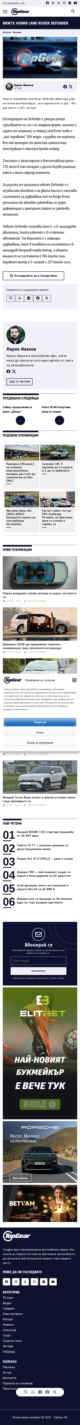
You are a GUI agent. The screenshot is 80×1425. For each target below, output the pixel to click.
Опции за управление (40, 742)
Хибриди (9, 1351)
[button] (74, 680)
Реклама (9, 1367)
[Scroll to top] (69, 1393)
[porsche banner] (40, 1123)
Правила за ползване (18, 1383)
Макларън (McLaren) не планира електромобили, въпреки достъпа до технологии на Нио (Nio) (20, 472)
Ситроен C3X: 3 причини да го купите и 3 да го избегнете (57, 467)
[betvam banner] (40, 1187)
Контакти (9, 1378)
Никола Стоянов (36, 601)
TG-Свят (8, 1298)
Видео (7, 1303)
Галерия (8, 1308)
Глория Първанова (38, 754)
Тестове (17, 32)
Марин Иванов (21, 349)
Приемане (40, 722)
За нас (7, 1372)
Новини (8, 1324)
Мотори (8, 1319)
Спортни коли (12, 1341)
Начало (7, 32)
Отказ (40, 732)
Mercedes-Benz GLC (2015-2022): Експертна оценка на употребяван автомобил (20, 517)
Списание (9, 1330)
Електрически (13, 1314)
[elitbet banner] (40, 989)
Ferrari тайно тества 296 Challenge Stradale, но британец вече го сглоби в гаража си (57, 517)
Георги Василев (36, 652)
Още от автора (19, 381)
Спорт (7, 1335)
